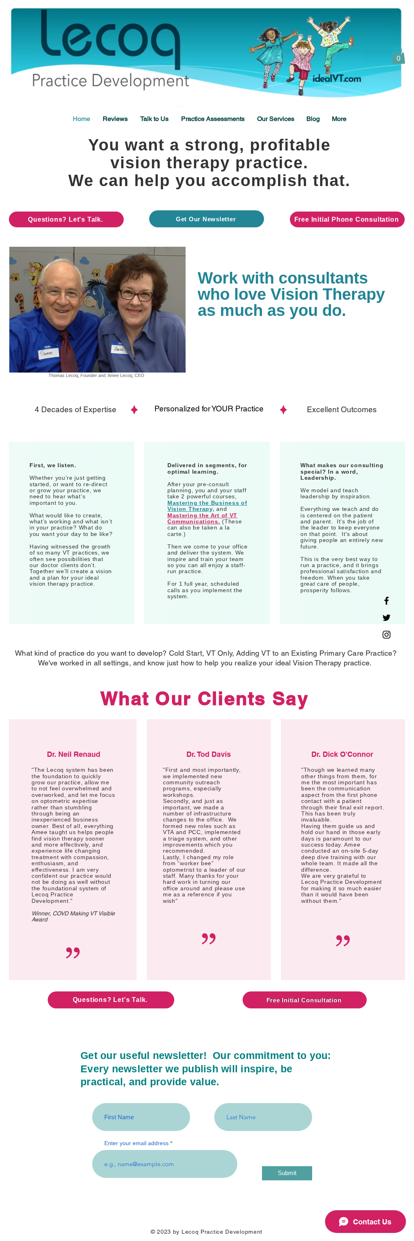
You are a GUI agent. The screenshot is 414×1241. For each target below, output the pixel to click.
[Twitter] (386, 617)
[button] (398, 55)
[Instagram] (386, 634)
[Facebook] (386, 600)
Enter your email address (136, 1143)
